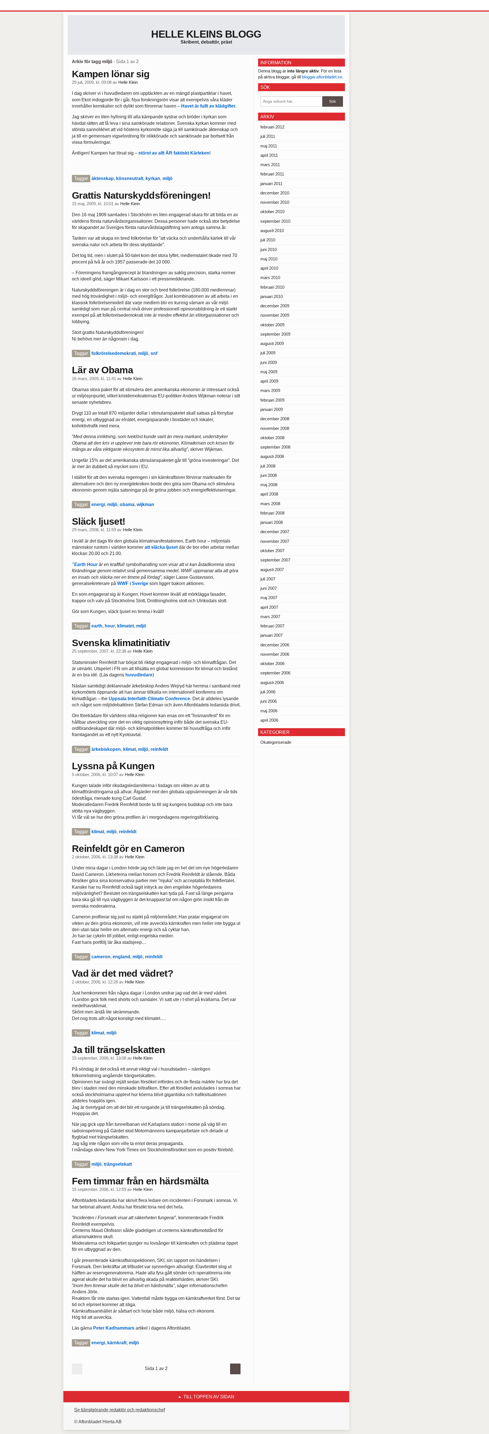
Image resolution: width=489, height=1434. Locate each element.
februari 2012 (272, 127)
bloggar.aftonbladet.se (322, 76)
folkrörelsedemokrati (113, 353)
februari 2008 (272, 513)
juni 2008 (268, 475)
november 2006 (274, 654)
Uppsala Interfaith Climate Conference (149, 698)
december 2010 (274, 192)
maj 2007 (268, 597)
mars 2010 (270, 277)
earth (96, 625)
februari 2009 (272, 400)
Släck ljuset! (98, 521)
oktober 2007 (272, 550)
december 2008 (274, 418)
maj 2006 (268, 710)
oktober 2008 (272, 437)
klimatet (125, 625)
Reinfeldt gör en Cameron (128, 848)
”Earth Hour (85, 564)
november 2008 (274, 428)
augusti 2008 (272, 456)
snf (154, 353)
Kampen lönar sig (110, 73)
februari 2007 (272, 625)
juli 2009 (267, 352)
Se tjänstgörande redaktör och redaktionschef (119, 1409)
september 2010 (275, 221)
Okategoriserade (275, 742)
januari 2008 (271, 522)
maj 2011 (268, 145)
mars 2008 (270, 503)
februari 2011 (272, 174)
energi (98, 504)
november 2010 (274, 202)
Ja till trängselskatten (118, 1049)
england (121, 956)
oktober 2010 (272, 211)
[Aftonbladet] (89, 6)
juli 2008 (267, 466)
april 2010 (269, 268)
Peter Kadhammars (114, 1328)
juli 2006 (267, 691)
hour (110, 625)
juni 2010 (268, 249)
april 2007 (269, 607)
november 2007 (274, 541)
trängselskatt (118, 1164)
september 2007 (275, 560)
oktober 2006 (272, 663)
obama (127, 504)
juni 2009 (268, 362)
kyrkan (152, 178)
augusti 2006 (272, 682)
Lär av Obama (102, 370)
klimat (129, 749)
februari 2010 (272, 287)
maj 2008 (268, 484)
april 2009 (269, 381)
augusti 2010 (272, 230)
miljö (167, 178)
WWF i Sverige (132, 583)
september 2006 (275, 672)
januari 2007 (271, 635)
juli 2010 (267, 239)
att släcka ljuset (161, 547)
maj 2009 (268, 371)
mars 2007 (270, 616)
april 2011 (269, 155)
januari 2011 (271, 183)
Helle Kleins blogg (206, 34)
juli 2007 (267, 578)
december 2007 (274, 531)
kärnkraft (116, 1342)
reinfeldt (159, 749)
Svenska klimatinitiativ (121, 642)
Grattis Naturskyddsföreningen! (141, 195)
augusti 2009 (272, 343)
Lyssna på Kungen (113, 765)
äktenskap (102, 178)
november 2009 (274, 315)
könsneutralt (129, 178)
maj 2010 (268, 258)
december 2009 (274, 305)
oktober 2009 (272, 324)
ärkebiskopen (106, 749)
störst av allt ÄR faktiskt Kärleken (173, 153)
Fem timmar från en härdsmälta (140, 1181)
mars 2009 (270, 390)
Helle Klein (128, 82)
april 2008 (269, 494)
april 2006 (269, 720)
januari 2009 (271, 409)
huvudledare (138, 674)
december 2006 (274, 644)
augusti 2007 (272, 569)
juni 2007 (268, 588)
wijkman (145, 504)
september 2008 (275, 447)
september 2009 (275, 334)
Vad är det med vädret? (122, 973)
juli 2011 (267, 136)
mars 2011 (270, 164)
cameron (100, 956)
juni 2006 (268, 701)
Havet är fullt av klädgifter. (208, 106)
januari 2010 (271, 296)
